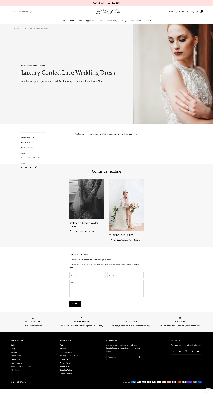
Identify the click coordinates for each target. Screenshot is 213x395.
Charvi (101, 81)
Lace (63, 21)
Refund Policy (65, 366)
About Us (148, 21)
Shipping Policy (66, 370)
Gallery (123, 21)
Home (13, 28)
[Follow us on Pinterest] (192, 351)
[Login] (193, 12)
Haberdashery (111, 21)
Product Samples (66, 352)
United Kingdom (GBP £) (177, 11)
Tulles (100, 21)
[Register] (139, 357)
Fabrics (72, 21)
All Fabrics (15, 370)
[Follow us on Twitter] (180, 351)
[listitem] (21, 167)
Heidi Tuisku (59, 81)
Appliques (90, 21)
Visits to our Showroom (69, 356)
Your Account (16, 363)
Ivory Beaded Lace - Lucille (83, 231)
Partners (63, 349)
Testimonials (16, 356)
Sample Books (135, 21)
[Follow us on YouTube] (198, 351)
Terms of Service (132, 264)
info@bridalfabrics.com (191, 326)
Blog (13, 349)
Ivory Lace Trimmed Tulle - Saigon (126, 240)
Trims (80, 21)
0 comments (28, 147)
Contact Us (15, 359)
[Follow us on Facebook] (174, 351)
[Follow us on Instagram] (186, 351)
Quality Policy (65, 359)
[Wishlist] (196, 11)
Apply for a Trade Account (21, 366)
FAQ (61, 345)
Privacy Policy (116, 264)
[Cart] (201, 12)
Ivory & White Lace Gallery (33, 65)
